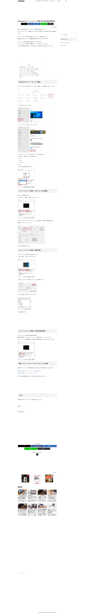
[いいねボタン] (19, 406)
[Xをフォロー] (37, 454)
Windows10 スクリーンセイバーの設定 (27, 67)
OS (19, 411)
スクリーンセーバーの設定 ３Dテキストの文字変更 (29, 69)
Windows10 (22, 411)
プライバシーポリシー (65, 42)
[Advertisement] (47, 10)
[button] (50, 24)
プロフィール (63, 45)
